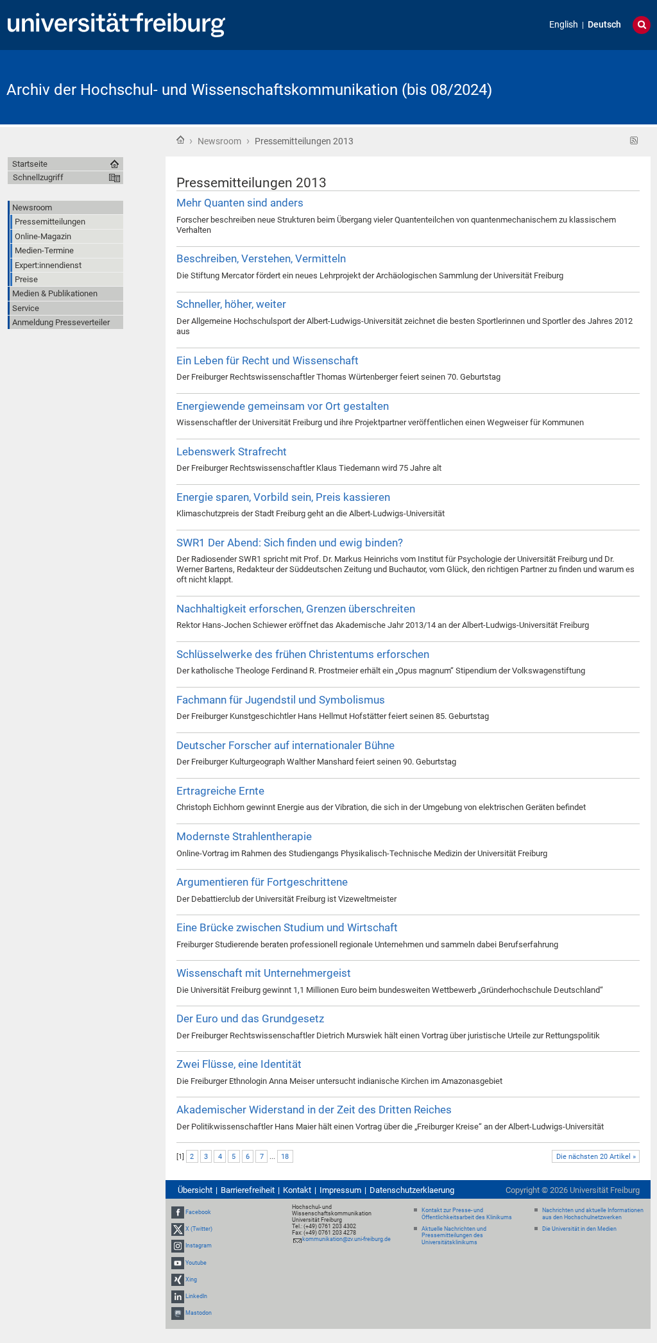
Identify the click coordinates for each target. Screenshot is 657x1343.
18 (285, 1157)
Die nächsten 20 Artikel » (596, 1157)
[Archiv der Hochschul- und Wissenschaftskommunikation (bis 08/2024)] (588, 86)
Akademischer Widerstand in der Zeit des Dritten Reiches (314, 1109)
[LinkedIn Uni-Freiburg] (177, 1296)
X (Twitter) (198, 1229)
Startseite (180, 139)
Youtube (196, 1263)
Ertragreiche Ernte (220, 790)
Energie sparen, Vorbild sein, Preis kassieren (283, 497)
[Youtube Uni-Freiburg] (177, 1263)
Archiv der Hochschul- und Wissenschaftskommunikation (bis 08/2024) (249, 90)
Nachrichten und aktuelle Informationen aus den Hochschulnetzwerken (593, 1214)
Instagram (198, 1245)
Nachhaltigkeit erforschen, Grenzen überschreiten (295, 608)
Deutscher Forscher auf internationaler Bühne (285, 745)
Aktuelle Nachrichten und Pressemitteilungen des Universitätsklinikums (454, 1236)
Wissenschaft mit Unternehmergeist (263, 973)
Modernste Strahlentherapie (244, 836)
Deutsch (604, 24)
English (563, 24)
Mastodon (198, 1313)
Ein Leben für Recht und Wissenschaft (267, 360)
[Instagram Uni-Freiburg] (177, 1245)
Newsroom (219, 141)
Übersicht (195, 1190)
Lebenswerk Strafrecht (231, 451)
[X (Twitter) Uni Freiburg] (177, 1229)
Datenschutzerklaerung (412, 1190)
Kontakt (297, 1190)
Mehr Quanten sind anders (239, 202)
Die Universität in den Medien (579, 1229)
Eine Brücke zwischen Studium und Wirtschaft (287, 927)
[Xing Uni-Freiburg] (177, 1279)
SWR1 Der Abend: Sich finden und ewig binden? (289, 542)
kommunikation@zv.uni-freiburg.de (346, 1239)
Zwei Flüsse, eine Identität (239, 1064)
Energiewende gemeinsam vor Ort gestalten (282, 406)
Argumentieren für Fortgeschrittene (262, 881)
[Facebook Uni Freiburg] (177, 1212)
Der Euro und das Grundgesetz (250, 1018)
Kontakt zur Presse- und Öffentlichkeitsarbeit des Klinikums (467, 1214)
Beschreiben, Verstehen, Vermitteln (261, 258)
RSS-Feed (634, 141)
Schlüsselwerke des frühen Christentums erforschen (302, 654)
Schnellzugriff (38, 177)
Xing (191, 1279)
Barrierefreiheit (248, 1190)
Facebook (198, 1212)
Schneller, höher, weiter (231, 304)
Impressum (340, 1190)
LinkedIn (196, 1296)
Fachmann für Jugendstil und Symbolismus (280, 699)
